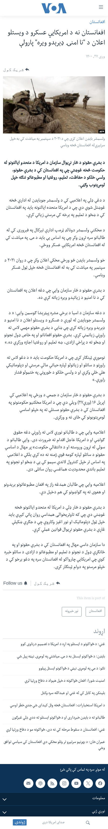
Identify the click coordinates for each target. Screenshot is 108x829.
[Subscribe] (28, 783)
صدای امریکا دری (53, 823)
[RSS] (52, 783)
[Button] (16, 69)
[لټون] (87, 822)
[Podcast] (40, 783)
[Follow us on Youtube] (76, 783)
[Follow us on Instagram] (64, 783)
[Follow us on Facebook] (100, 783)
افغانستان (97, 22)
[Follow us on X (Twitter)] (88, 783)
